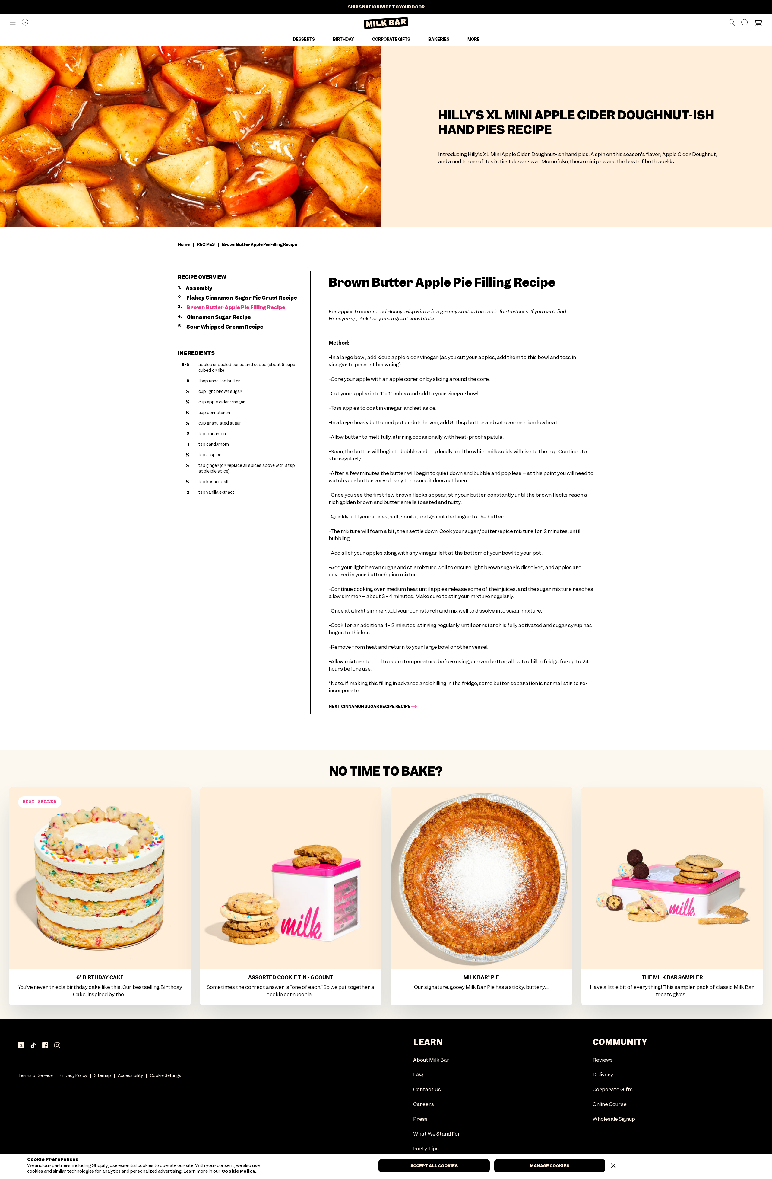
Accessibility (130, 1075)
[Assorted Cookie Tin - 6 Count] (291, 878)
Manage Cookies (549, 1165)
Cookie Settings (165, 1075)
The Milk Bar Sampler (672, 977)
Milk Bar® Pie (481, 977)
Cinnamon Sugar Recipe (219, 317)
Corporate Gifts (391, 39)
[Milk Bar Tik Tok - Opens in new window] (33, 1046)
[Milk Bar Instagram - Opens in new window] (57, 1046)
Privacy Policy (73, 1075)
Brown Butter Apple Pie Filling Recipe (235, 307)
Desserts (304, 39)
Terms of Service (35, 1075)
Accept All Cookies (434, 1165)
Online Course (610, 1104)
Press (420, 1119)
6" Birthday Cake (100, 977)
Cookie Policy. (239, 1171)
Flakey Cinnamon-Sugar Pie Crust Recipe (241, 298)
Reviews (603, 1060)
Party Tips (426, 1149)
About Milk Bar (431, 1060)
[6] (100, 878)
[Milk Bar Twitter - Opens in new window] (21, 1046)
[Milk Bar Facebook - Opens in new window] (45, 1046)
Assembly (199, 288)
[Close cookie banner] (613, 1165)
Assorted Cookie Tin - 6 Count (290, 977)
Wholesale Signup (614, 1119)
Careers (423, 1104)
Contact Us (427, 1090)
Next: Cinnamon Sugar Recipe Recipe (370, 706)
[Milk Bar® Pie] (481, 878)
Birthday (343, 39)
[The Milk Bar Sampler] (672, 878)
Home (184, 244)
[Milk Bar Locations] (22, 23)
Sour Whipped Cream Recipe (224, 326)
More (473, 39)
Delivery (603, 1075)
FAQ (418, 1075)
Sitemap (102, 1075)
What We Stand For (436, 1134)
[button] (12, 23)
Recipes (206, 244)
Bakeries (438, 39)
